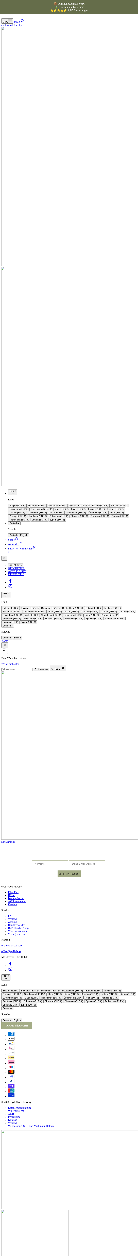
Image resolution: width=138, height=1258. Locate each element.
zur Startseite (8, 841)
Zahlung (12, 922)
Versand (12, 918)
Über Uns (13, 892)
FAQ (10, 915)
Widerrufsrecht (16, 1110)
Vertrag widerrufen (18, 934)
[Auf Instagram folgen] (10, 587)
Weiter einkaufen (10, 664)
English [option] (23, 535)
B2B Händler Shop (18, 928)
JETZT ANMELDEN (69, 873)
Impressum (14, 1116)
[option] (17, 505)
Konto (4, 640)
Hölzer (11, 895)
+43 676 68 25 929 (11, 945)
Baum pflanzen (16, 898)
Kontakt (12, 1119)
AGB (11, 1113)
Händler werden (16, 925)
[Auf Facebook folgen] (10, 582)
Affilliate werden (17, 901)
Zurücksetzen (41, 669)
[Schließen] (4, 558)
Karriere (12, 904)
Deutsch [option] (13, 535)
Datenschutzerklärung (19, 1107)
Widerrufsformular (18, 931)
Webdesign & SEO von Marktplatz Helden (31, 1126)
